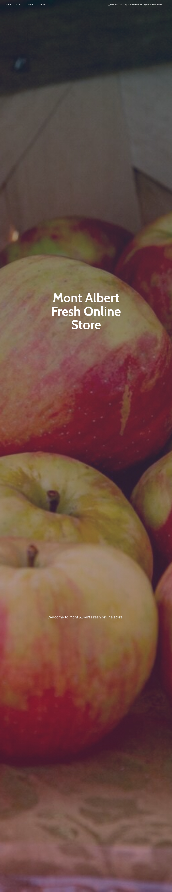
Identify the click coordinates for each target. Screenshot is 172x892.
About (18, 4)
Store (8, 4)
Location (30, 4)
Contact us (44, 4)
